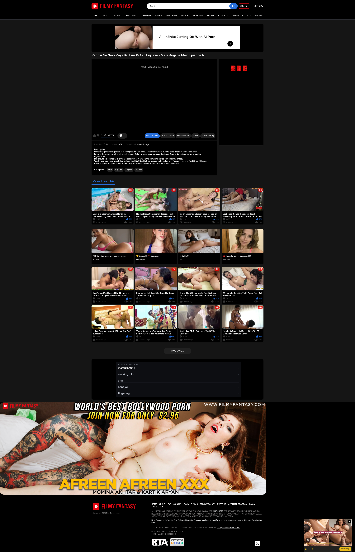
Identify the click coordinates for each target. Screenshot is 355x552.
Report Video (168, 136)
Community (237, 16)
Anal (110, 170)
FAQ (169, 504)
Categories (171, 16)
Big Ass (139, 170)
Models (210, 16)
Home (95, 16)
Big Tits (118, 170)
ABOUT (162, 504)
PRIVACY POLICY (207, 504)
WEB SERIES (198, 16)
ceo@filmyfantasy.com (228, 528)
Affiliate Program (237, 504)
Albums (159, 16)
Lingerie (129, 170)
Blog (249, 16)
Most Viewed (132, 16)
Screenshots (183, 136)
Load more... (177, 351)
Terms (194, 504)
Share (195, 136)
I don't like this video (98, 135)
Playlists (223, 16)
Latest (105, 16)
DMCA (252, 504)
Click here (218, 511)
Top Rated (117, 16)
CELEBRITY (146, 16)
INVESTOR (221, 504)
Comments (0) (208, 136)
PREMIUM (185, 16)
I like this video (94, 135)
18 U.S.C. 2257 (157, 507)
